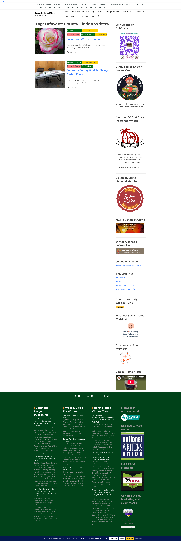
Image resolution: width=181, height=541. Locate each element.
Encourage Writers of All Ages (85, 39)
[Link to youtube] (55, 7)
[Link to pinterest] (41, 7)
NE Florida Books (73, 35)
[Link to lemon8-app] (86, 7)
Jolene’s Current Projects (53, 4)
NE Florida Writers (87, 35)
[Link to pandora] (104, 7)
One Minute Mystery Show (88, 4)
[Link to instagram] (138, 4)
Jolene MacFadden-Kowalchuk (128, 266)
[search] (93, 16)
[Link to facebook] (133, 4)
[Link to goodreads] (77, 7)
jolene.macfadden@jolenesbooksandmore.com (115, 4)
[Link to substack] (50, 7)
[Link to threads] (143, 4)
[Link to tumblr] (46, 7)
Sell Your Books (101, 35)
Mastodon (4, 1)
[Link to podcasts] (100, 7)
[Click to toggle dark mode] (98, 16)
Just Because (40, 4)
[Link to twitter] (83, 397)
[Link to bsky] (59, 7)
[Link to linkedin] (64, 7)
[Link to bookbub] (82, 7)
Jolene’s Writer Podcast (71, 4)
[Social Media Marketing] (131, 337)
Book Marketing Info (74, 31)
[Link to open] (95, 7)
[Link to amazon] (68, 7)
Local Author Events (90, 31)
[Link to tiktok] (36, 7)
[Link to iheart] (91, 7)
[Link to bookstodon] (73, 7)
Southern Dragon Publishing (41, 411)
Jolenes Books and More (45, 13)
